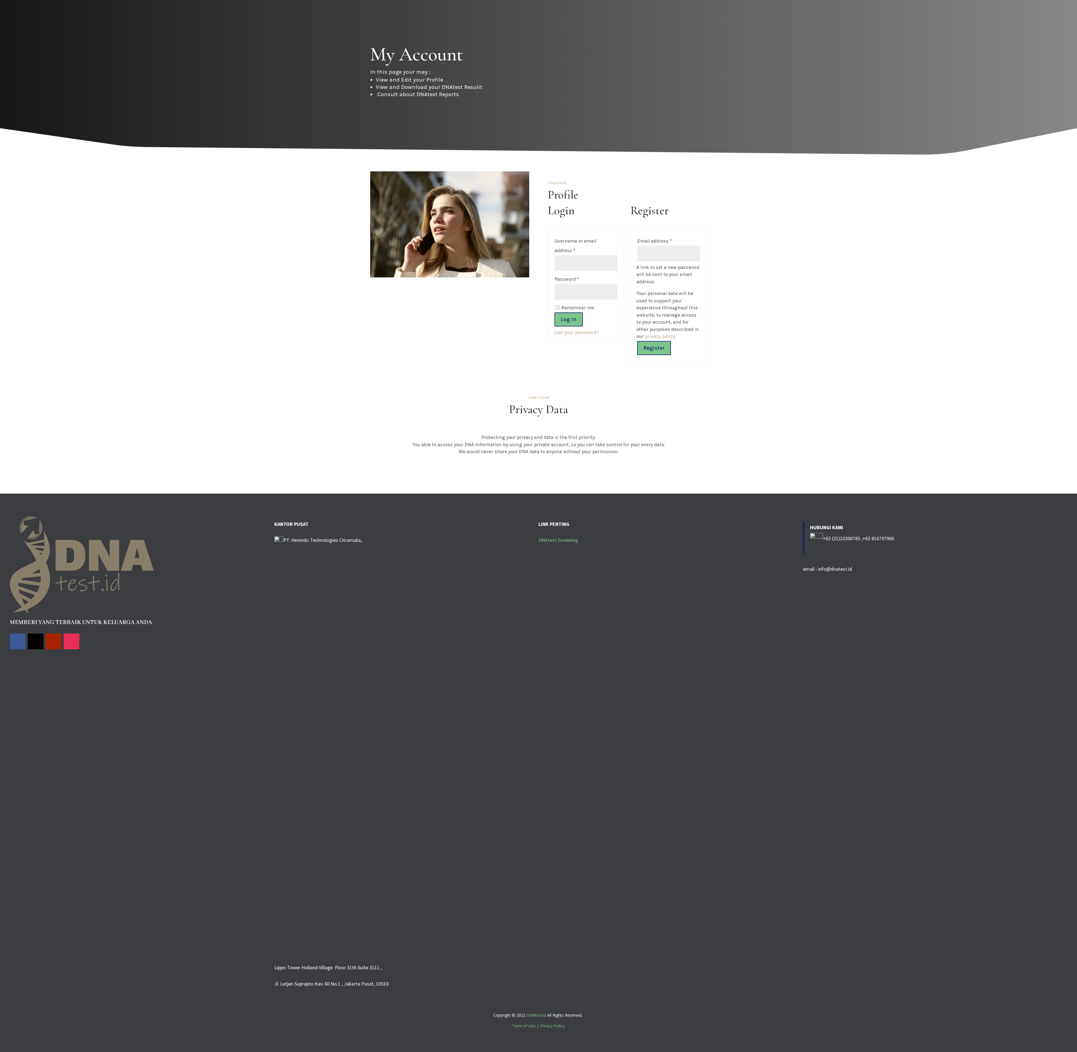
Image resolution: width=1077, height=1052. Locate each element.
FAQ (983, 16)
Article (909, 16)
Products (880, 16)
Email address (664, 241)
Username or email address (575, 245)
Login (1000, 16)
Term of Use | (526, 1025)
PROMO (1037, 16)
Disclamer (933, 16)
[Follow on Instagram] (71, 641)
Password (576, 279)
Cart (1018, 16)
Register (654, 348)
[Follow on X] (35, 641)
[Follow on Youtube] (53, 641)
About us (854, 16)
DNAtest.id (536, 1015)
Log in (569, 319)
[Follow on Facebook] (18, 641)
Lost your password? (576, 332)
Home (832, 16)
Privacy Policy (552, 1025)
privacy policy (660, 336)
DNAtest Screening (558, 540)
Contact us (961, 16)
